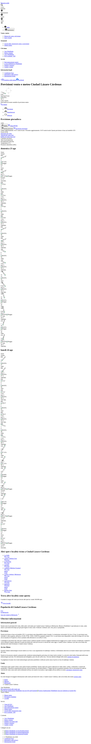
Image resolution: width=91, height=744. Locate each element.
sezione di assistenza (73, 657)
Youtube (25, 734)
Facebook (21, 80)
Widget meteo (8, 45)
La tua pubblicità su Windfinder (13, 64)
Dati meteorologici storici (11, 62)
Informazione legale (9, 76)
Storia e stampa (8, 53)
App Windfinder (8, 51)
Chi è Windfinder (9, 54)
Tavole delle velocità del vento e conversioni (16, 44)
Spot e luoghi (8, 38)
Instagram (26, 732)
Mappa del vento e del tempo (12, 36)
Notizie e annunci (9, 65)
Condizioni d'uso (9, 73)
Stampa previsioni (8, 128)
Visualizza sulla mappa (9, 80)
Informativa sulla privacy (11, 74)
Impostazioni (10, 30)
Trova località (6, 603)
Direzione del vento (6, 133)
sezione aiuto (77, 676)
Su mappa (4, 104)
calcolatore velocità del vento (74, 670)
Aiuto (8, 27)
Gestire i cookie (8, 67)
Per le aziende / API (9, 56)
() (7, 135)
